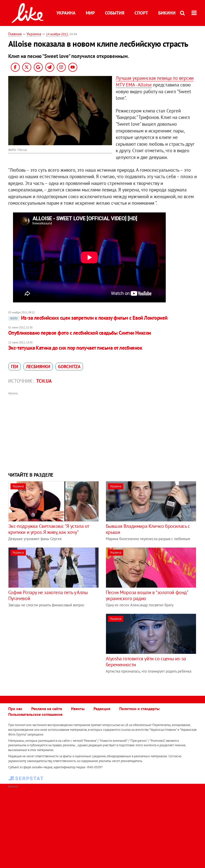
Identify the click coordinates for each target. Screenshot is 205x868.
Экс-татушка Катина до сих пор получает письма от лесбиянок (75, 347)
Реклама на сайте (46, 708)
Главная (15, 33)
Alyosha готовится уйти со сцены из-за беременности (146, 661)
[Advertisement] (102, 431)
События (114, 13)
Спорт (141, 13)
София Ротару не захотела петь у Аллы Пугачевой (48, 595)
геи (14, 366)
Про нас (15, 708)
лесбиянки (38, 366)
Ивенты (77, 708)
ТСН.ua (44, 381)
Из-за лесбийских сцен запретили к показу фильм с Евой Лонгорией (89, 317)
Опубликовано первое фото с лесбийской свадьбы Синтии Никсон (79, 332)
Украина (66, 13)
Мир (90, 13)
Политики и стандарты (139, 708)
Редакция (102, 708)
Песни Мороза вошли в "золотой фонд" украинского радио (147, 595)
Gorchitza (69, 366)
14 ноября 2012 (57, 34)
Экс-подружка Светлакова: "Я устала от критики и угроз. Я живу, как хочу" (48, 529)
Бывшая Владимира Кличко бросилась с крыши (148, 529)
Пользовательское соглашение (35, 714)
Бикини (167, 13)
